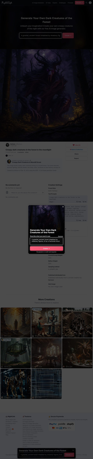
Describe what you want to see (40, 236)
